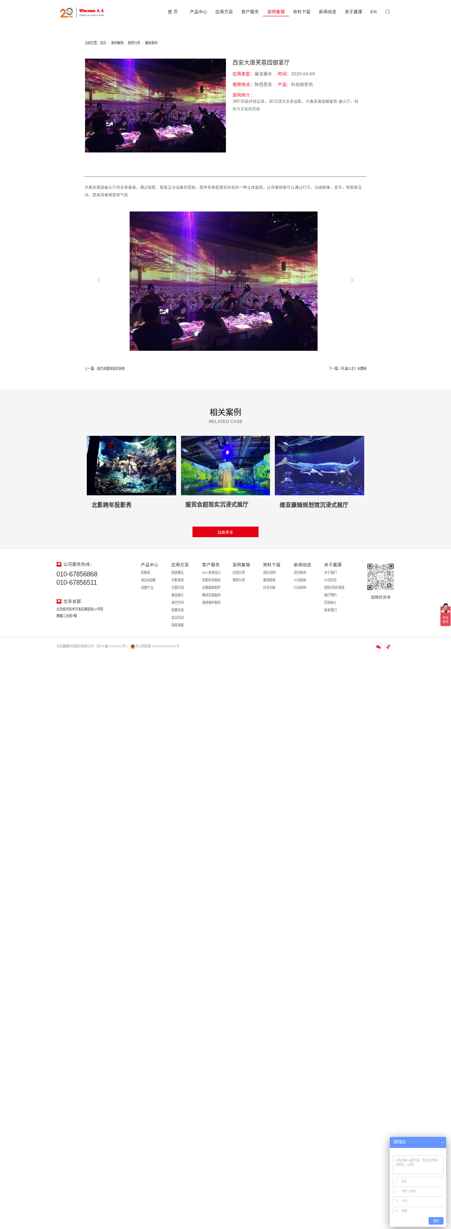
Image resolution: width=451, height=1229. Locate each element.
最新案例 (151, 43)
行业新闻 (300, 588)
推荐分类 (134, 43)
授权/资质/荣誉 (334, 588)
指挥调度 (177, 625)
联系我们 (330, 610)
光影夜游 (177, 580)
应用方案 (224, 11)
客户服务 (250, 11)
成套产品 (147, 588)
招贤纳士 (330, 603)
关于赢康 (353, 11)
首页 (103, 43)
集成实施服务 (211, 595)
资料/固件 (269, 573)
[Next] (352, 280)
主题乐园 (177, 588)
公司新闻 (300, 580)
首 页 (173, 11)
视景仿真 (177, 610)
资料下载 (302, 11)
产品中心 (198, 11)
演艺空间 (177, 603)
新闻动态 (327, 11)
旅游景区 (177, 573)
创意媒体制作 (211, 588)
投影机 (145, 573)
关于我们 (330, 573)
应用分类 (239, 573)
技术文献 (269, 588)
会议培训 (177, 618)
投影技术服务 (211, 580)
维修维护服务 (211, 603)
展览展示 (177, 595)
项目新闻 (300, 573)
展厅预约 (330, 595)
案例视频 (269, 580)
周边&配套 (148, 580)
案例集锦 (276, 11)
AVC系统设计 (211, 573)
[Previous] (99, 280)
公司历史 (330, 580)
